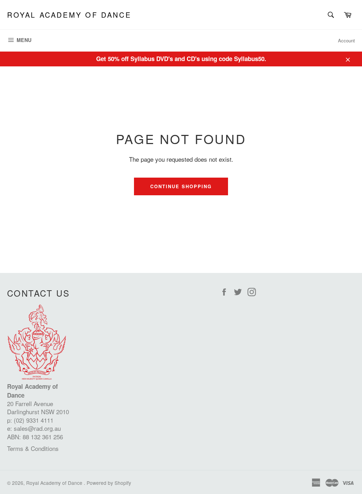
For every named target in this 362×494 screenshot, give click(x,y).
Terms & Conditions (33, 448)
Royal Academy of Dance (69, 15)
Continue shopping (180, 186)
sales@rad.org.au (37, 428)
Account (346, 40)
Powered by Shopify (109, 482)
